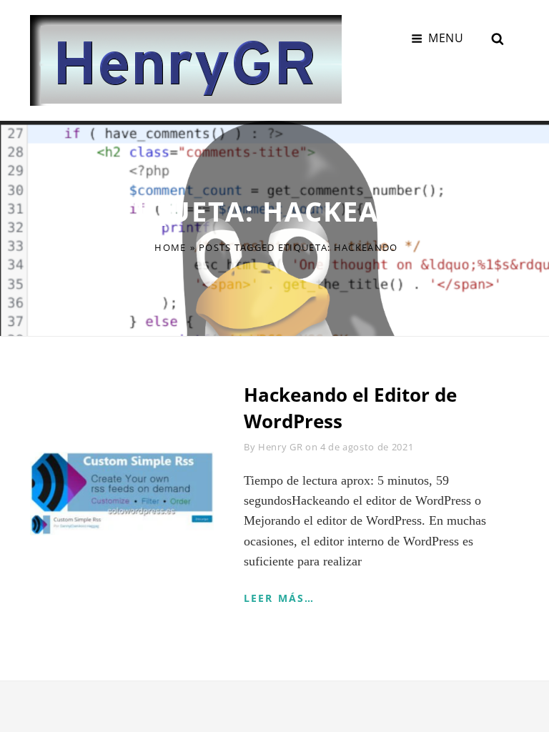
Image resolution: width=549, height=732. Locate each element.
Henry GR (280, 446)
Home (170, 247)
